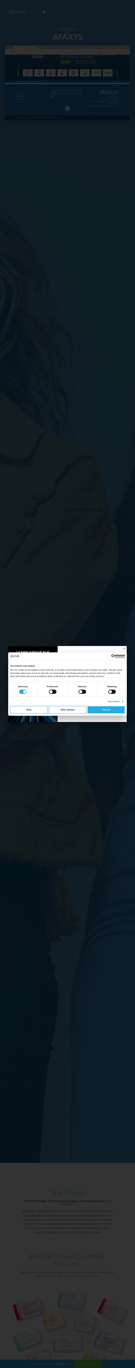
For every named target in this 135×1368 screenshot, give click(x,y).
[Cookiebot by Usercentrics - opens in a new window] (113, 656)
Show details (114, 701)
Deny (29, 710)
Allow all (106, 710)
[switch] (52, 692)
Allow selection (68, 710)
